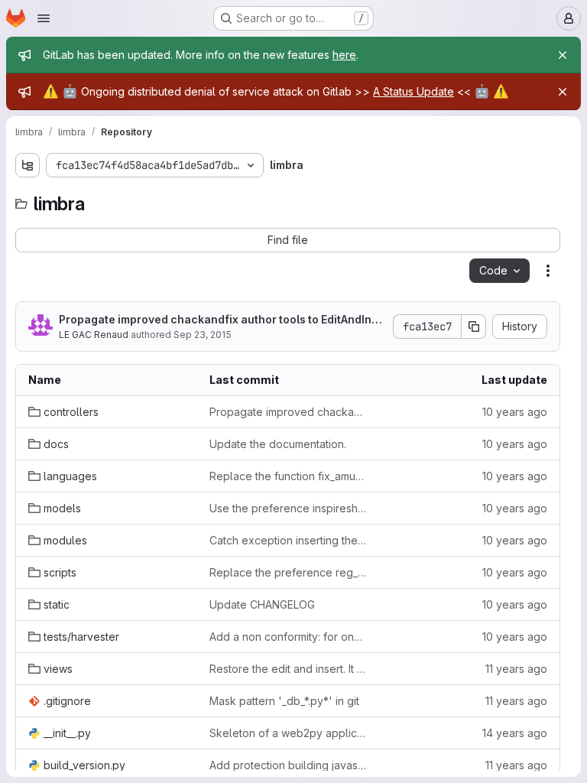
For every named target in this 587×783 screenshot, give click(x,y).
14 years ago (514, 732)
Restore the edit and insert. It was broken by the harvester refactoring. (287, 668)
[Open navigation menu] (43, 18)
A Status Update (413, 91)
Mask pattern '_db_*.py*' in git (284, 700)
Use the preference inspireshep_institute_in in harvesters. (287, 508)
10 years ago (514, 411)
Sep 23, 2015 (203, 334)
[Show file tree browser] (27, 165)
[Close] (562, 55)
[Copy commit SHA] (474, 326)
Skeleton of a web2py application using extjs (287, 732)
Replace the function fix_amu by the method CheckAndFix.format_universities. (287, 475)
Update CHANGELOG (262, 604)
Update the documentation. (277, 443)
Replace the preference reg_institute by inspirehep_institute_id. (287, 572)
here (344, 54)
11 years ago (516, 668)
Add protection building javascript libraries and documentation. (287, 765)
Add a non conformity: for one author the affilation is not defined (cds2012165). (287, 636)
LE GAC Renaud (93, 334)
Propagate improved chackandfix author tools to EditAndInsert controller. (221, 320)
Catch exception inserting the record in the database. (287, 540)
